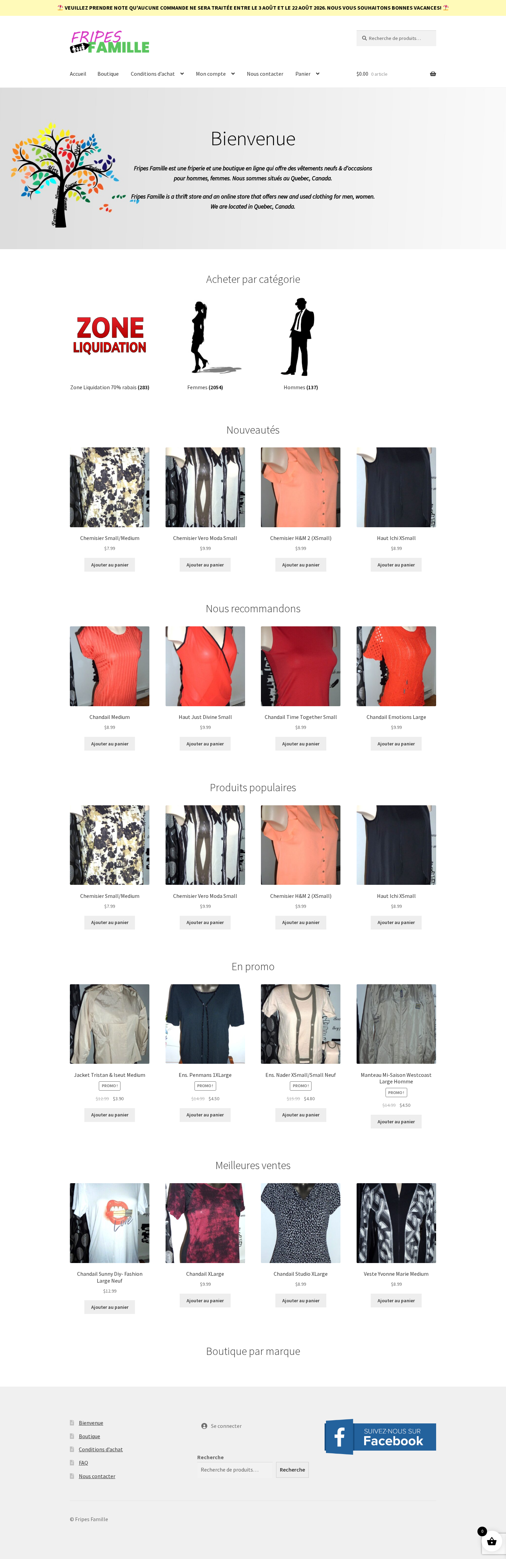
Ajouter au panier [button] (109, 565)
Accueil (78, 73)
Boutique (108, 73)
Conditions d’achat (153, 73)
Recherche (210, 1457)
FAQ (83, 1462)
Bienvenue (91, 1422)
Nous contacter (265, 73)
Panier (302, 73)
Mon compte (211, 73)
